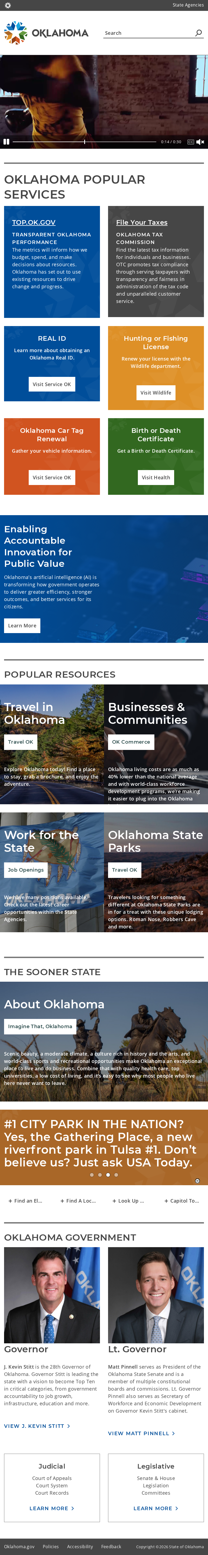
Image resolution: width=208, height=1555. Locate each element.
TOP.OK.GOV (34, 222)
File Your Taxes (141, 222)
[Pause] (6, 142)
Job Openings (26, 870)
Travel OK (20, 742)
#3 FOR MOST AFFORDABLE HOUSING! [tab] (100, 1187)
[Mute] (201, 142)
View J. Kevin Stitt (34, 1439)
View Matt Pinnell (139, 1446)
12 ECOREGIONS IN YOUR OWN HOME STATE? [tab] (116, 1187)
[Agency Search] (198, 32)
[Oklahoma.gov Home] (8, 5)
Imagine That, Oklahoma (40, 1027)
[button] (52, 384)
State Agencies (188, 5)
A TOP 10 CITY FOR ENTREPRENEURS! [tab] (92, 1187)
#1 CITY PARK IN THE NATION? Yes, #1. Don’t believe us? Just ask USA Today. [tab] (108, 1187)
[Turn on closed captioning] (191, 142)
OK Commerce (131, 742)
